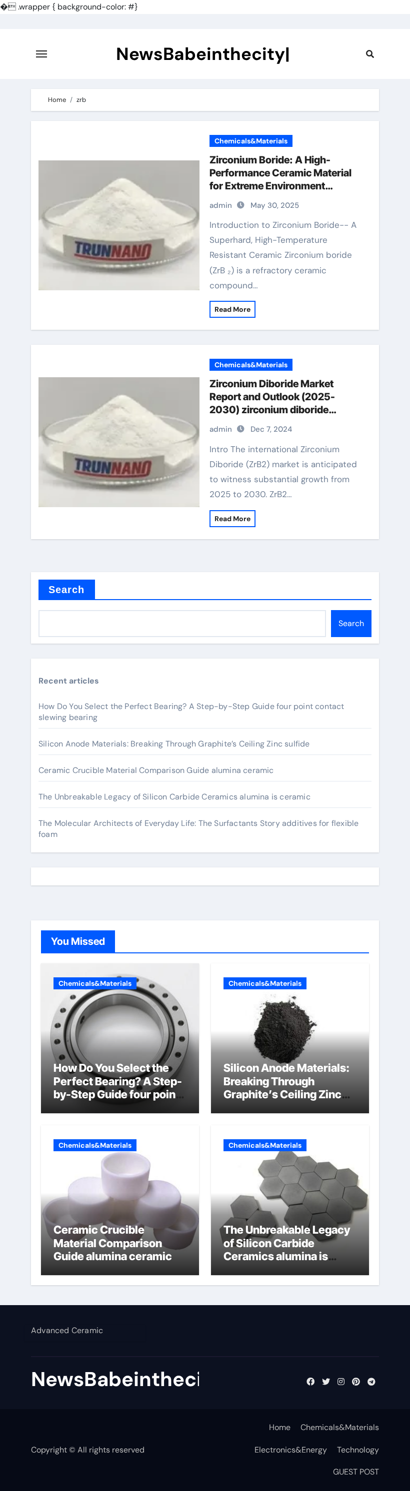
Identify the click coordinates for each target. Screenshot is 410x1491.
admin (221, 205)
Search (66, 589)
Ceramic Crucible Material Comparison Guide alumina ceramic (156, 770)
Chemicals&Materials (251, 140)
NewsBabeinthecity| (203, 53)
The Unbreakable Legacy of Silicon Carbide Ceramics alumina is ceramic (174, 796)
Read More (232, 309)
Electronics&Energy (290, 1450)
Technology (358, 1450)
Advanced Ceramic (67, 1330)
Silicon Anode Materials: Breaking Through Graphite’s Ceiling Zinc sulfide (174, 744)
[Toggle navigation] (41, 53)
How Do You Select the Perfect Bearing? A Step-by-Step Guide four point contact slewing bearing (118, 1087)
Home (279, 1427)
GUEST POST (356, 1472)
